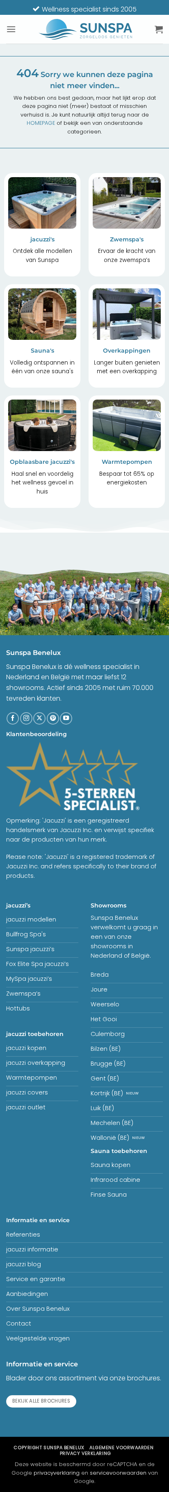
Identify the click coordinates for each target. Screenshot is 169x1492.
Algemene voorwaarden (121, 1447)
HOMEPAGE (41, 122)
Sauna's (42, 350)
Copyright (49, 1447)
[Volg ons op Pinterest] (53, 718)
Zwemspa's (127, 239)
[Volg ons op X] (39, 718)
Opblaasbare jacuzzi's (42, 461)
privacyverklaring (57, 1473)
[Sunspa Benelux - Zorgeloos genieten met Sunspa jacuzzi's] (85, 29)
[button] (11, 29)
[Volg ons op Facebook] (13, 718)
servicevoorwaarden (118, 1473)
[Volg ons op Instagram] (26, 718)
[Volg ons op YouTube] (66, 718)
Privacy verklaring (85, 1453)
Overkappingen (127, 350)
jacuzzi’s (18, 905)
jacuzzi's (42, 239)
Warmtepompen (127, 461)
